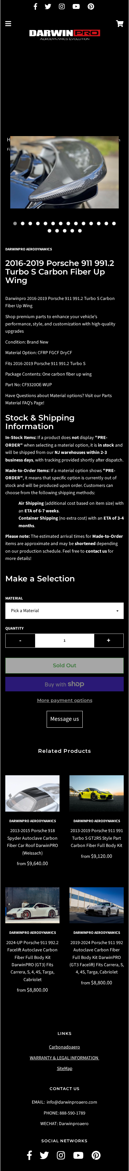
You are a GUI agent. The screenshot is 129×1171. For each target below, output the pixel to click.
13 (106, 223)
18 (72, 231)
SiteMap (64, 1068)
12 (99, 223)
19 (80, 231)
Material (14, 598)
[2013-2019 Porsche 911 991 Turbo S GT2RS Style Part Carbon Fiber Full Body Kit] (96, 793)
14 (114, 223)
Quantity (14, 628)
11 (91, 223)
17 (64, 231)
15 (49, 231)
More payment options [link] (64, 700)
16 (57, 231)
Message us (64, 719)
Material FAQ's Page (24, 403)
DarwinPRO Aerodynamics (32, 821)
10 (83, 223)
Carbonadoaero (64, 1047)
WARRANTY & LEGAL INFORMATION (64, 1058)
